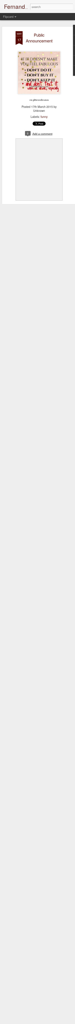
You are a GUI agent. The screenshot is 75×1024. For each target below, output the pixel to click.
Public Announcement (39, 38)
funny (44, 117)
